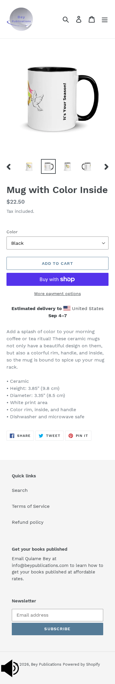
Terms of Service (31, 506)
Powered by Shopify (81, 664)
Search (20, 490)
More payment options (57, 293)
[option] (29, 166)
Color (12, 231)
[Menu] (104, 19)
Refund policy (28, 522)
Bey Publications (46, 664)
